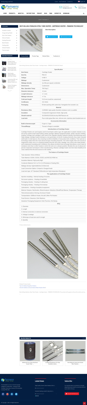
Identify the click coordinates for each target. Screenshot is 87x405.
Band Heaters (5, 43)
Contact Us (70, 1)
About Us (20, 13)
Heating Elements (6, 40)
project (39, 13)
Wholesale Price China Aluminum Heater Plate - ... (30, 363)
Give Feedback (62, 1)
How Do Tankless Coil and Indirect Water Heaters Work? (33, 287)
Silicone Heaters (6, 38)
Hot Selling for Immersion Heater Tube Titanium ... (75, 363)
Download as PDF (67, 36)
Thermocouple (5, 50)
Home (5, 13)
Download (66, 13)
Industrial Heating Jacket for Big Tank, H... (44, 391)
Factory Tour (31, 13)
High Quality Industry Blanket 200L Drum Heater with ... (12, 75)
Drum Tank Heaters (6, 35)
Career (56, 1)
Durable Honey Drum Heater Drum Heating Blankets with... (12, 63)
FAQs (50, 13)
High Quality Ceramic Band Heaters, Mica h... (45, 385)
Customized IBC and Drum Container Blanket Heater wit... (12, 81)
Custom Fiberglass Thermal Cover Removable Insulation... (12, 87)
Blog (45, 13)
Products (12, 13)
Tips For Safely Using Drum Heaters (28, 286)
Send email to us (52, 36)
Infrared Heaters (6, 47)
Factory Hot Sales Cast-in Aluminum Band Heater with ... (12, 69)
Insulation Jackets (6, 30)
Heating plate (5, 45)
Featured (45, 19)
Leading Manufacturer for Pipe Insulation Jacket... (52, 363)
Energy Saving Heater (7, 33)
